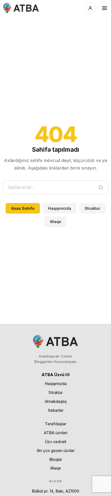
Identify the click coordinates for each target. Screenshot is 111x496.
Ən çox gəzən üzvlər (56, 450)
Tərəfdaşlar (55, 423)
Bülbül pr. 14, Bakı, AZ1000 (55, 491)
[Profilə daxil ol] (90, 8)
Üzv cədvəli (55, 441)
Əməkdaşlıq (56, 401)
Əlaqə (55, 221)
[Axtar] (100, 187)
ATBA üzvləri (55, 432)
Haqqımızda (59, 208)
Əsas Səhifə (22, 208)
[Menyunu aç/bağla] (104, 8)
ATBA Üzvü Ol (55, 374)
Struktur (92, 208)
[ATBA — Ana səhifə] (21, 8)
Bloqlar (55, 459)
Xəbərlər (56, 410)
